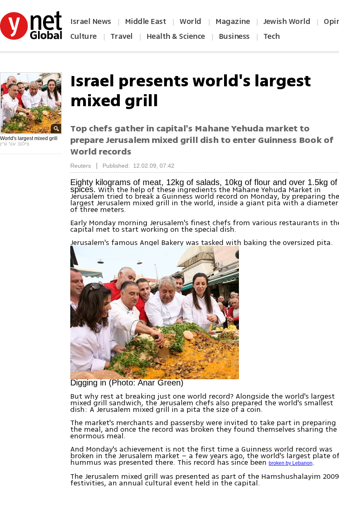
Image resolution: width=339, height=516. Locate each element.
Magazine (232, 21)
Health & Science (175, 36)
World (191, 21)
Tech (271, 36)
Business (234, 36)
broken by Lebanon (291, 463)
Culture (83, 36)
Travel (121, 36)
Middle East (145, 21)
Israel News (90, 21)
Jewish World (286, 21)
